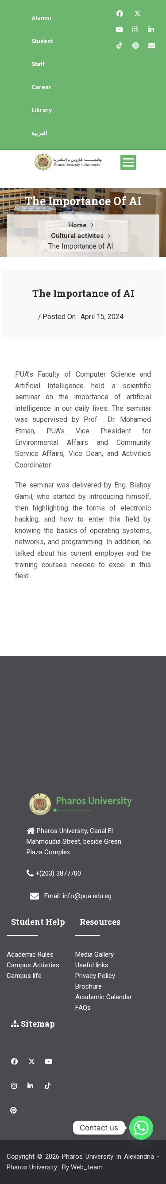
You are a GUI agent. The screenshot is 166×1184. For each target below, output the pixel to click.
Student (42, 41)
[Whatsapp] (141, 1128)
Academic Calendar (103, 997)
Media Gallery (94, 954)
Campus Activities (33, 965)
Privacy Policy (95, 976)
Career (41, 87)
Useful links (91, 965)
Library (41, 110)
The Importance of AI (83, 293)
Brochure (88, 986)
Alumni (41, 18)
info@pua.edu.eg (87, 896)
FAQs (83, 1008)
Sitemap (37, 1023)
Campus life (24, 976)
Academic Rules (30, 954)
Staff (38, 64)
